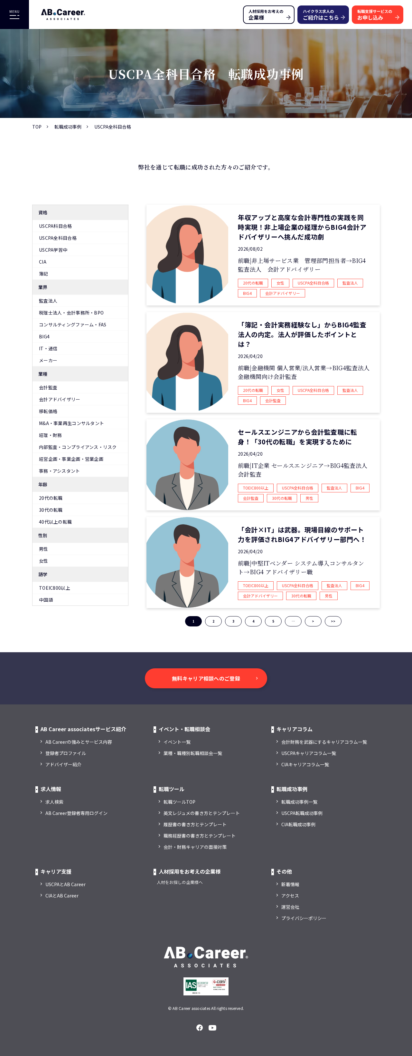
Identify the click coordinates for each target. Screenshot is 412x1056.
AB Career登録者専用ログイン (76, 813)
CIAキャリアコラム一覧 (305, 764)
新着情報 (290, 884)
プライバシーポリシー (303, 918)
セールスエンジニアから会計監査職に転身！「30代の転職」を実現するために (297, 436)
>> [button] (333, 621)
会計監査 (48, 387)
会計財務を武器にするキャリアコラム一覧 (324, 742)
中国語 (46, 599)
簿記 (43, 273)
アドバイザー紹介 (63, 764)
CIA (42, 261)
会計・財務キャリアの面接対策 (195, 847)
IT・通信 (48, 348)
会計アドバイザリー (59, 399)
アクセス (290, 895)
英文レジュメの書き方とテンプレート (202, 813)
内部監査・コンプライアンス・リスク (78, 447)
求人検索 (54, 802)
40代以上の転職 (55, 521)
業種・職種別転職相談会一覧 (193, 753)
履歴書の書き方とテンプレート (195, 824)
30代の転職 (51, 510)
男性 (43, 549)
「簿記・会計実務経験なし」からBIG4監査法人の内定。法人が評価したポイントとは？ (302, 334)
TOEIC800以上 (54, 588)
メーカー (48, 360)
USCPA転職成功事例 (302, 813)
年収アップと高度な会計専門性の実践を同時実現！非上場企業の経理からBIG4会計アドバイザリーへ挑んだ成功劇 (302, 227)
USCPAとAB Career (65, 884)
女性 (43, 560)
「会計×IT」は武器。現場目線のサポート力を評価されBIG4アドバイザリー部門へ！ (302, 534)
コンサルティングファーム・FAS (72, 324)
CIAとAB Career (62, 895)
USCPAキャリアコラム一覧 (308, 753)
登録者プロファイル (65, 753)
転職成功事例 (67, 126)
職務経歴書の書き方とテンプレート (200, 835)
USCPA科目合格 (55, 226)
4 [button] (253, 621)
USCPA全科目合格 (58, 238)
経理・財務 (50, 435)
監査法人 (48, 300)
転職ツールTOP (179, 802)
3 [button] (233, 621)
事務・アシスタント (59, 471)
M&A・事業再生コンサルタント (71, 423)
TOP (37, 126)
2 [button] (213, 621)
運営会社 (290, 907)
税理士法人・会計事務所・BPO (71, 312)
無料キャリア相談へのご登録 (206, 678)
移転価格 (48, 411)
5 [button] (273, 621)
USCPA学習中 (53, 250)
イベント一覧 (177, 742)
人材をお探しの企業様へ (180, 882)
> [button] (313, 621)
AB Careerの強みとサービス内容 (78, 742)
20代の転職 (51, 498)
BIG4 (44, 336)
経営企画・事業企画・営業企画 (71, 459)
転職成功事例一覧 (299, 802)
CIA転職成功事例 (298, 824)
